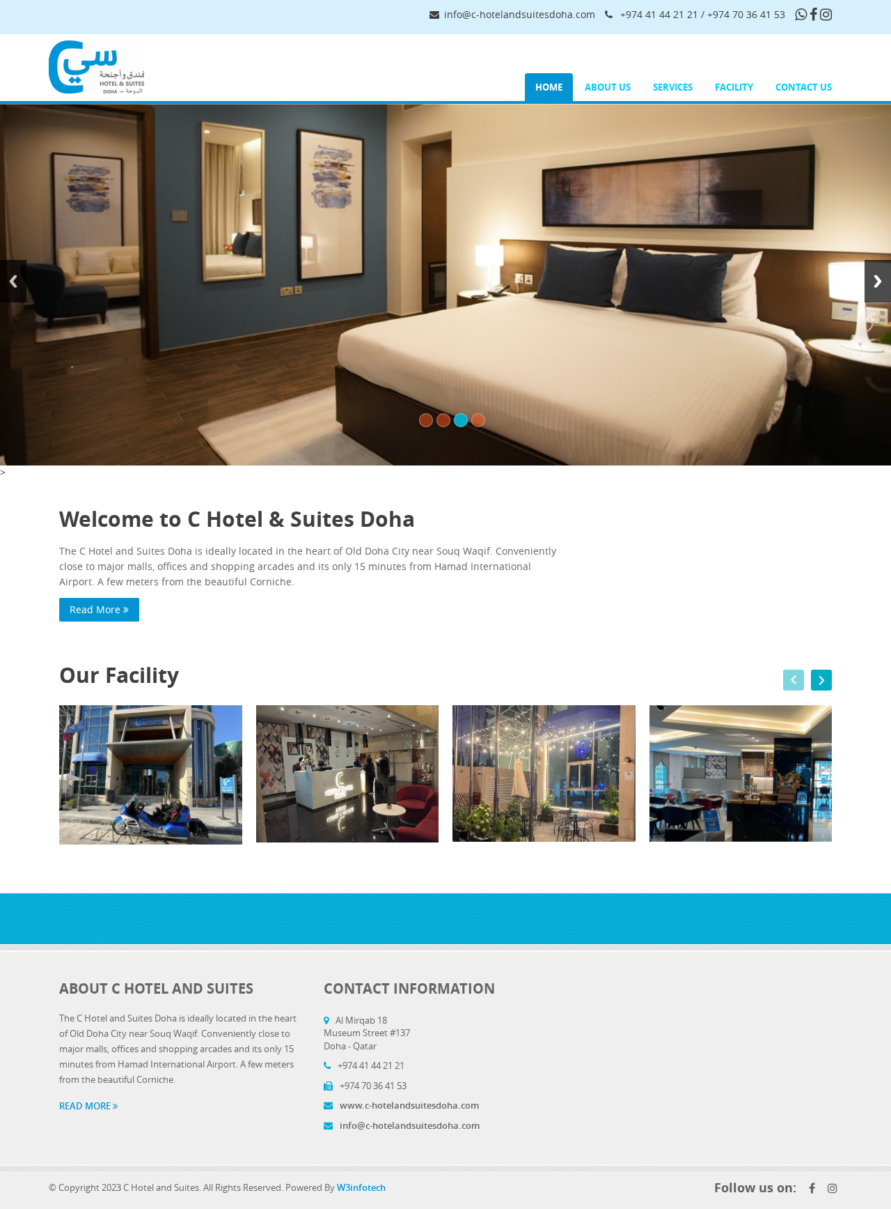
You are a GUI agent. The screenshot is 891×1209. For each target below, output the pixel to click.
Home (548, 87)
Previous (13, 281)
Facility (734, 87)
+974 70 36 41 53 (746, 14)
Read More (96, 609)
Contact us (803, 87)
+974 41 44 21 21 (659, 14)
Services (673, 87)
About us (608, 87)
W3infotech (361, 1187)
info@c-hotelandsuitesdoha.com (519, 14)
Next (878, 281)
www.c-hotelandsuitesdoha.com (408, 1105)
